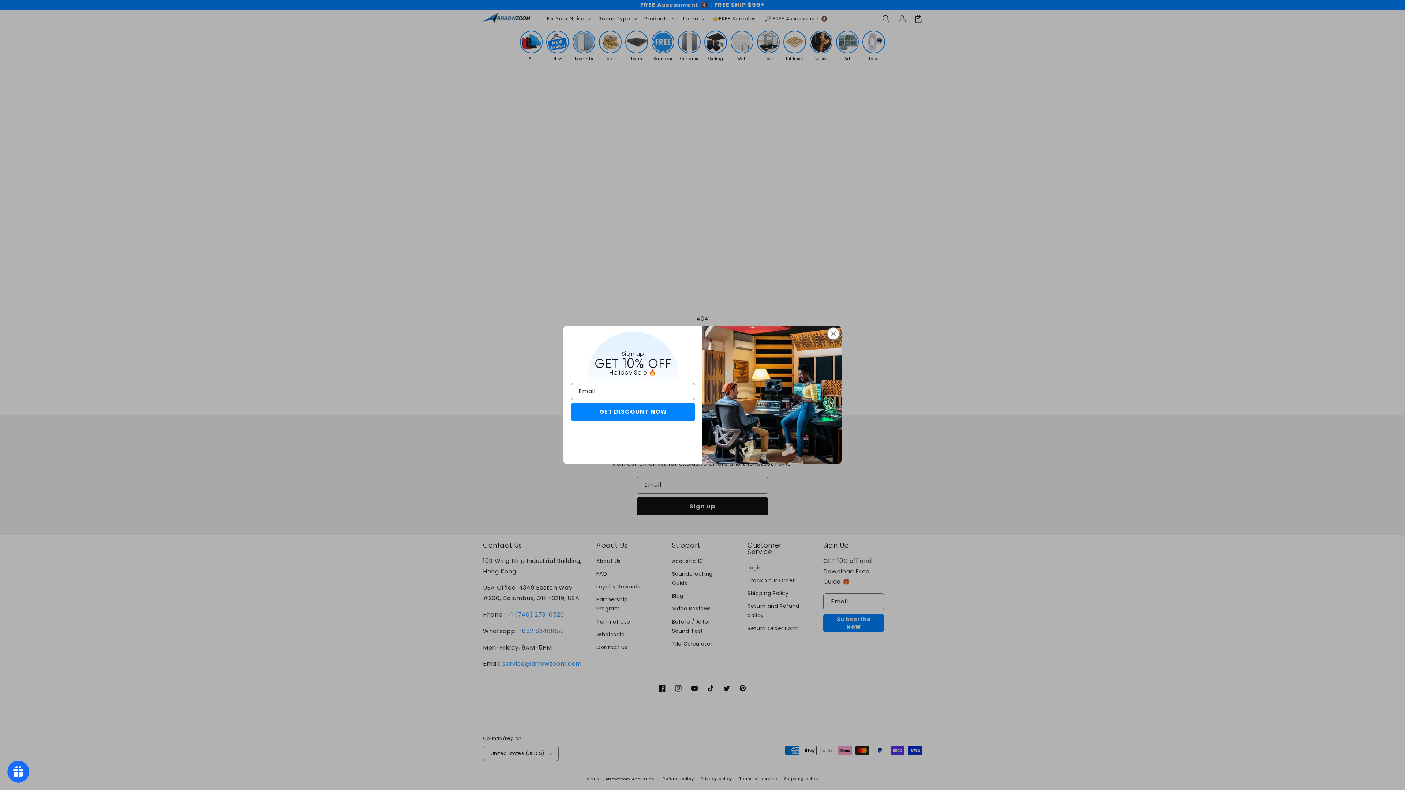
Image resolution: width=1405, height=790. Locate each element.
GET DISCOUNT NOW (633, 411)
